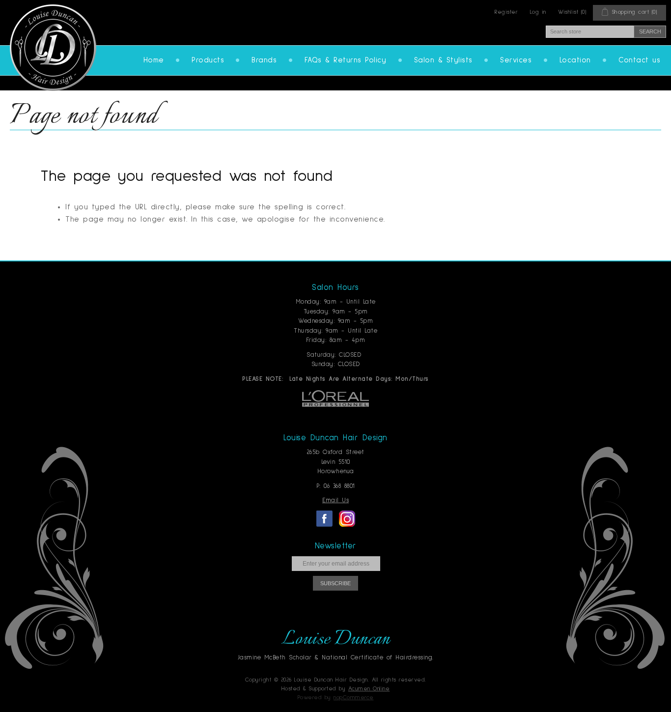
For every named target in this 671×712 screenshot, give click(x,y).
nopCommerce (354, 698)
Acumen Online (369, 689)
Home (153, 60)
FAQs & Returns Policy (346, 60)
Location (575, 60)
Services (515, 60)
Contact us (639, 60)
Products (208, 60)
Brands (264, 60)
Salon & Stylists (443, 60)
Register (506, 12)
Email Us (335, 500)
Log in (538, 12)
